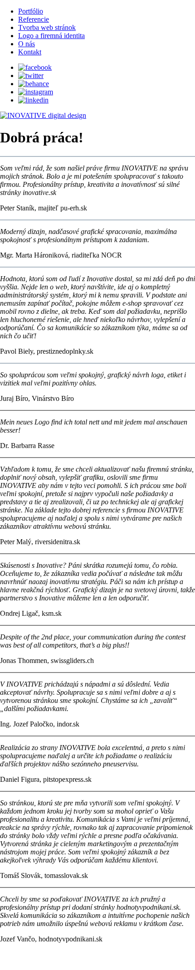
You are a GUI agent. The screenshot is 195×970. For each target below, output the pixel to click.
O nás (26, 44)
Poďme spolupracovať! (97, 960)
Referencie (33, 19)
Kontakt (29, 52)
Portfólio (30, 11)
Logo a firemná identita (51, 35)
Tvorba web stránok (47, 27)
